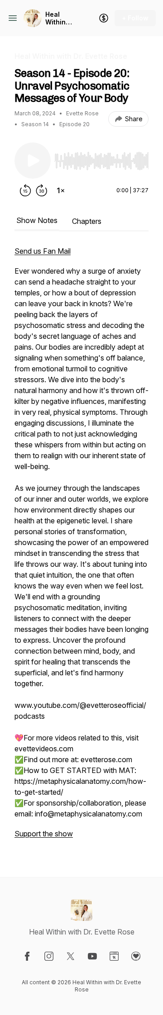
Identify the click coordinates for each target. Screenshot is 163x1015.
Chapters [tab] (86, 221)
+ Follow (135, 18)
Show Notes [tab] (37, 220)
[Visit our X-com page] (70, 956)
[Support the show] (103, 18)
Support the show (43, 833)
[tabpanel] (81, 547)
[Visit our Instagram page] (48, 956)
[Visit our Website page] (114, 956)
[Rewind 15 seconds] (25, 190)
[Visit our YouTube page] (92, 956)
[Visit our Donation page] (135, 956)
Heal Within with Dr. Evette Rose (57, 18)
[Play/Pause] (32, 160)
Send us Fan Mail (42, 251)
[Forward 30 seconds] (41, 190)
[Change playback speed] (61, 190)
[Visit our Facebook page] (27, 956)
